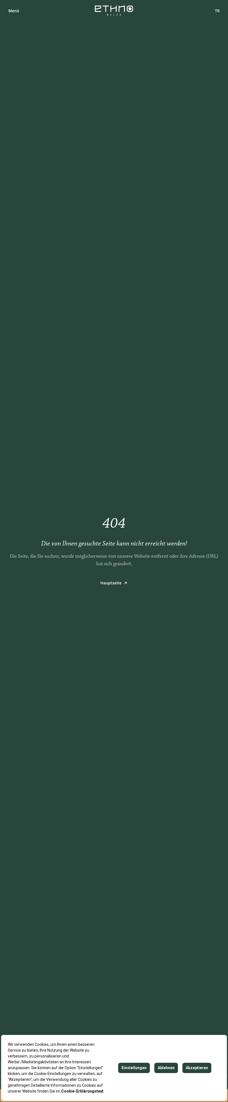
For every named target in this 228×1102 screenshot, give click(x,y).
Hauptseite (111, 583)
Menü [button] (13, 10)
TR (217, 10)
